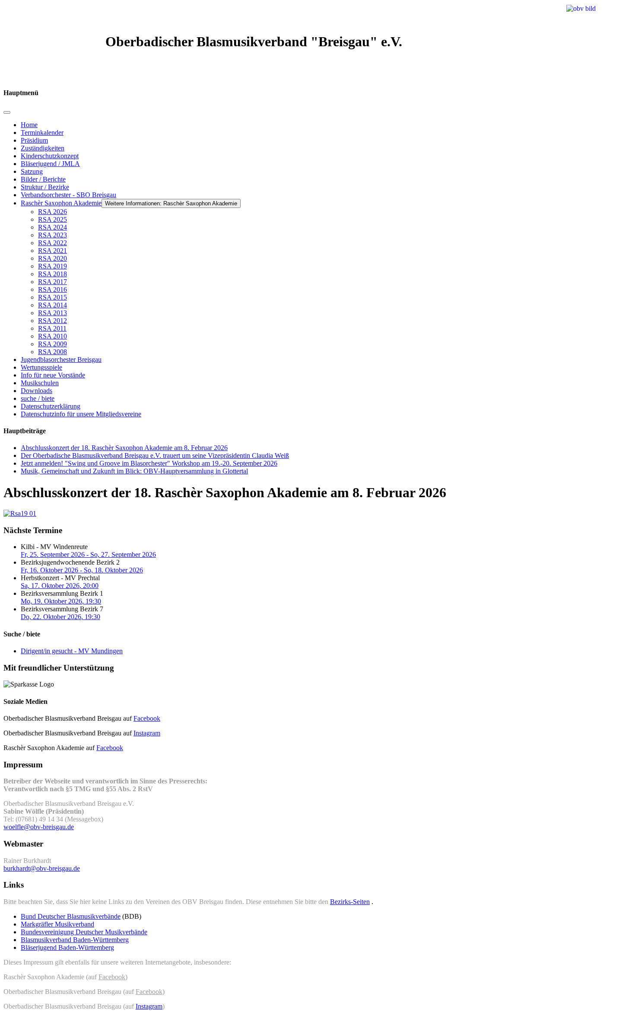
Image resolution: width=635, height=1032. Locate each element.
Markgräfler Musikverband (57, 924)
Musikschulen (40, 383)
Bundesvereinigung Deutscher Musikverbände (84, 932)
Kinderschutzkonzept (50, 156)
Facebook (146, 718)
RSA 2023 (52, 235)
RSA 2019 (52, 266)
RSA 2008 (52, 351)
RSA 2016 (52, 289)
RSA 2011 (52, 328)
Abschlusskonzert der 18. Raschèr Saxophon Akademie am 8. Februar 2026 (124, 447)
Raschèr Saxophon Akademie (61, 203)
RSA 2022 (52, 242)
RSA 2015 (52, 297)
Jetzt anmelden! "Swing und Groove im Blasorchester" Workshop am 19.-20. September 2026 (149, 463)
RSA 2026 (52, 211)
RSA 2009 (52, 344)
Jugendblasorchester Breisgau (61, 359)
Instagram (146, 733)
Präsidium (34, 140)
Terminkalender (42, 132)
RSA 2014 (52, 305)
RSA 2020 (52, 258)
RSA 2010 (52, 336)
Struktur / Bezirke (45, 187)
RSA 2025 (52, 219)
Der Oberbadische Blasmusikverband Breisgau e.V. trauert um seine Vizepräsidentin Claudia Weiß (155, 455)
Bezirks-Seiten (350, 901)
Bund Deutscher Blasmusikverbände (71, 916)
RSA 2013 (52, 312)
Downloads (36, 390)
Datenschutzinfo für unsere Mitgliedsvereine (81, 414)
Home (29, 124)
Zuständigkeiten (42, 148)
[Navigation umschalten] (6, 112)
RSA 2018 (52, 274)
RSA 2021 (52, 250)
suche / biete (37, 398)
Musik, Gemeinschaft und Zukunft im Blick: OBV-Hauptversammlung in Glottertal (134, 471)
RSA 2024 (52, 227)
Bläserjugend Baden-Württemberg (67, 947)
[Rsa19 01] (19, 513)
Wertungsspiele (41, 367)
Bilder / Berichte (43, 179)
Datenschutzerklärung (50, 406)
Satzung (32, 171)
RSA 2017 (52, 281)
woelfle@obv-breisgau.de (38, 827)
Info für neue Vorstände (53, 375)
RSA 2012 (52, 320)
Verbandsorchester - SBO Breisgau (68, 194)
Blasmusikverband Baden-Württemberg (75, 939)
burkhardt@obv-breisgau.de (41, 868)
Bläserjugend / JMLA (50, 163)
